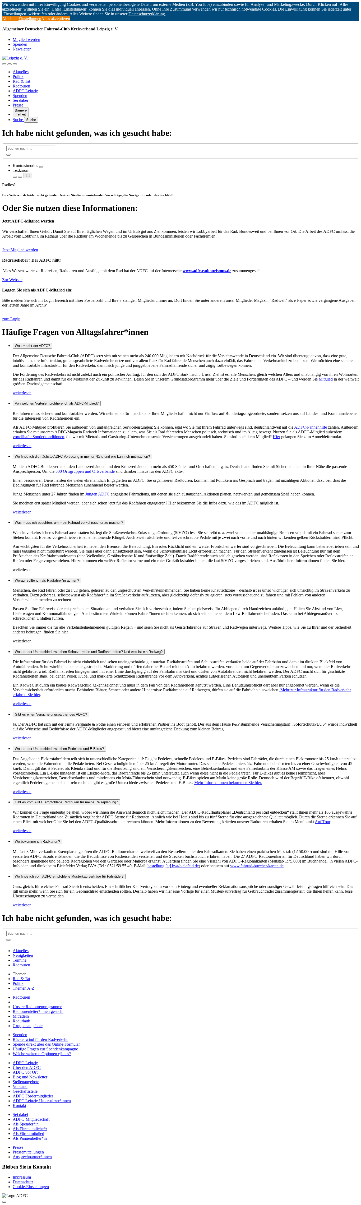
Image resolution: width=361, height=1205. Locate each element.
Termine (19, 960)
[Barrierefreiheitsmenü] (4, 64)
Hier (276, 436)
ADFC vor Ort (25, 1072)
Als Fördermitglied (28, 1133)
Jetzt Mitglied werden (20, 250)
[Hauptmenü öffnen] (15, 64)
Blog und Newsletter (30, 1077)
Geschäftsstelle (25, 1091)
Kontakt (19, 1105)
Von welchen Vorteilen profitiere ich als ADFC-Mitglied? (57, 403)
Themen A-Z (23, 988)
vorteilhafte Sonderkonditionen (38, 436)
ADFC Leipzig (25, 91)
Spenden (20, 44)
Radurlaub (21, 1021)
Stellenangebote (26, 1081)
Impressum (22, 1177)
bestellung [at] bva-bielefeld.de (173, 866)
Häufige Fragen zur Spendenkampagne (45, 1049)
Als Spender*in (26, 1124)
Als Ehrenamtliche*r (30, 1129)
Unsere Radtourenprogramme (37, 1006)
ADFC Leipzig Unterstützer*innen (42, 1101)
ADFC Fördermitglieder (33, 1096)
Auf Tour (322, 821)
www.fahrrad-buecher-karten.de (257, 866)
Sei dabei (20, 100)
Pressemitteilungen (28, 1152)
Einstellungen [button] (29, 18)
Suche (18, 119)
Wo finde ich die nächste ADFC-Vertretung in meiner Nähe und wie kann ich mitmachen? (82, 456)
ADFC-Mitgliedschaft (31, 1119)
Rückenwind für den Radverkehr (40, 1039)
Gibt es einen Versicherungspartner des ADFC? (51, 714)
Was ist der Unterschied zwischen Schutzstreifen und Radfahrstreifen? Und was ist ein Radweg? (89, 652)
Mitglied (326, 379)
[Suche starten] (8, 155)
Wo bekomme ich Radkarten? (37, 842)
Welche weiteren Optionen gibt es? (42, 1053)
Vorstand (20, 1086)
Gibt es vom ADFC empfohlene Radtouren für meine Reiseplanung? (66, 802)
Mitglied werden (26, 39)
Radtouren (21, 86)
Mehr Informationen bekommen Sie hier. (228, 782)
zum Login (11, 319)
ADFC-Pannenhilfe (310, 427)
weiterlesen (22, 393)
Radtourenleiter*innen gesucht (38, 1011)
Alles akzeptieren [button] (55, 18)
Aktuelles (21, 71)
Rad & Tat (21, 81)
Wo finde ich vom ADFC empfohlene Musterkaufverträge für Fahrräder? (69, 876)
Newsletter (22, 49)
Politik (18, 76)
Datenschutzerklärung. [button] (147, 14)
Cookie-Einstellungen (31, 1186)
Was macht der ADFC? (32, 346)
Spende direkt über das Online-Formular (46, 1044)
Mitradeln (21, 1016)
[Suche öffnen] (9, 64)
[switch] (41, 167)
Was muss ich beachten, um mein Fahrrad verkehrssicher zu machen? (69, 523)
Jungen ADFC (97, 494)
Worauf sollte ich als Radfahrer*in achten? (47, 580)
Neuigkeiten (23, 955)
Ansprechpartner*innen (32, 1157)
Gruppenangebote (28, 1025)
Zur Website (12, 279)
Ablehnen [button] (10, 18)
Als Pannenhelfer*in (30, 1138)
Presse (18, 105)
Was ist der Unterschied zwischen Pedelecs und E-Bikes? (59, 749)
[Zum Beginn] (4, 1202)
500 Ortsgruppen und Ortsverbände (85, 471)
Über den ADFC (27, 1067)
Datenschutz (23, 1182)
